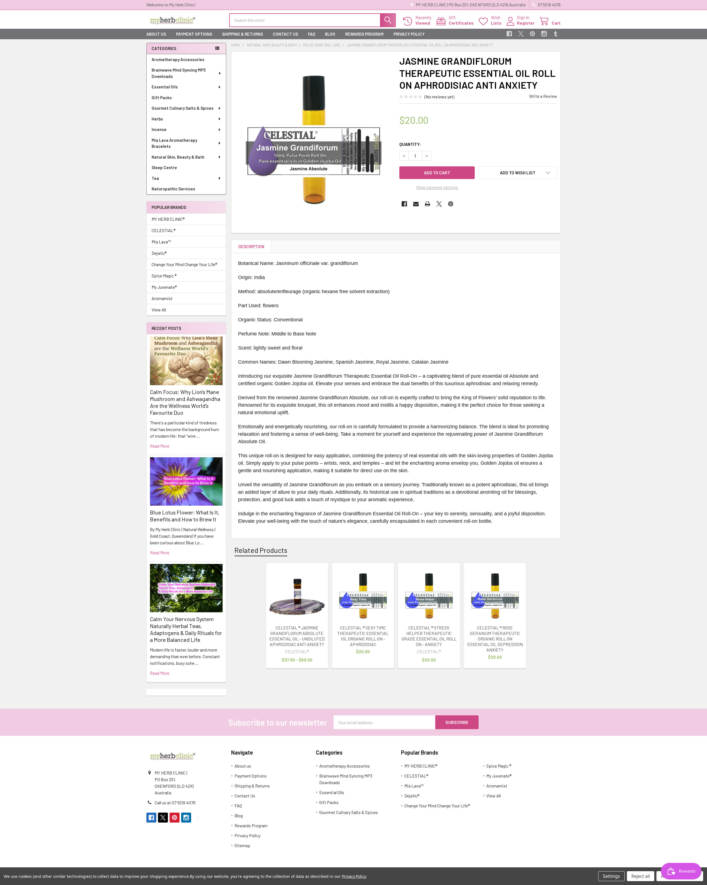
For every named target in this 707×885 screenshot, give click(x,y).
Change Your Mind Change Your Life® (184, 264)
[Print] (427, 204)
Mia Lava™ (161, 241)
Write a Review (543, 96)
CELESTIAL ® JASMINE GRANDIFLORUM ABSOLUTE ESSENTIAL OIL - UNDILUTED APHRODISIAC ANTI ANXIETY (297, 636)
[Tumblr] (556, 34)
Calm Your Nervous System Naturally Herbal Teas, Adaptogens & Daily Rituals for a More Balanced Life (186, 629)
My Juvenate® (164, 287)
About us (156, 33)
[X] (521, 34)
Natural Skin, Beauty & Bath (178, 156)
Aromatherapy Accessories (178, 59)
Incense (159, 129)
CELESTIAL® (163, 230)
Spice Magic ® (164, 275)
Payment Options (194, 33)
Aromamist (162, 298)
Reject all (640, 876)
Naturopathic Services (173, 188)
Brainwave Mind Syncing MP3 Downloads (179, 73)
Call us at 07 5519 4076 (175, 802)
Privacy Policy (409, 33)
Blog (330, 33)
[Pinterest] (532, 34)
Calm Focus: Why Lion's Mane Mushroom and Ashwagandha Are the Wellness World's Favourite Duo (185, 402)
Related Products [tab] (260, 550)
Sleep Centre (164, 167)
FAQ (311, 33)
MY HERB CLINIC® (168, 219)
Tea (155, 178)
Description (251, 246)
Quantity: (410, 144)
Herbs (157, 118)
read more (159, 445)
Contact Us (285, 33)
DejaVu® (159, 253)
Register (525, 22)
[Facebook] (509, 34)
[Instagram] (544, 34)
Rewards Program (364, 33)
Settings (611, 876)
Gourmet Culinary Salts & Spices (182, 108)
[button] (517, 172)
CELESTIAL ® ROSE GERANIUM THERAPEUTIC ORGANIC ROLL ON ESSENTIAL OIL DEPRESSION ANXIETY (495, 638)
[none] (314, 134)
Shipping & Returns (242, 33)
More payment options (437, 187)
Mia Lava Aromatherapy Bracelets (174, 143)
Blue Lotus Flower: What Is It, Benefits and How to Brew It (184, 515)
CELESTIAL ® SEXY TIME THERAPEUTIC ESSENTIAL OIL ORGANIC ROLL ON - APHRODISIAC (363, 636)
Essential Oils (165, 86)
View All (159, 309)
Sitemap (242, 845)
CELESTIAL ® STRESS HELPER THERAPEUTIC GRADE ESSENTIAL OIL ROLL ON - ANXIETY (429, 636)
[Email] (416, 204)
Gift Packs (162, 97)
